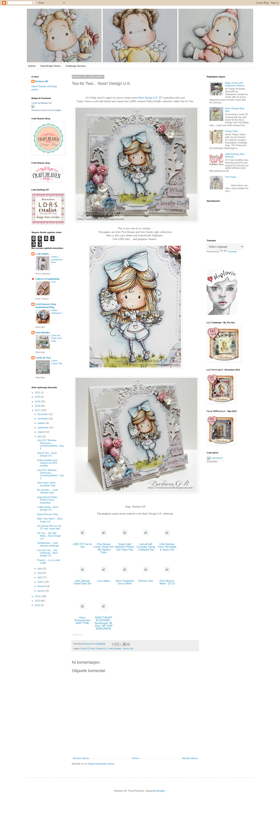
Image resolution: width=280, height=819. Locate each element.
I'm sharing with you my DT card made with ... (49, 527)
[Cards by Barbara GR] (32, 107)
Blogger (161, 791)
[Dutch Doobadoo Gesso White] (124, 571)
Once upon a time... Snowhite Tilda (47, 484)
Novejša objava (81, 758)
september (43, 427)
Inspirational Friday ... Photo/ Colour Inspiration (48, 500)
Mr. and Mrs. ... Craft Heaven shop (47, 491)
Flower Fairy (231, 131)
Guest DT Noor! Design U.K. (94, 648)
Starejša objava (190, 758)
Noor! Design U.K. (148, 97)
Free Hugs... (231, 177)
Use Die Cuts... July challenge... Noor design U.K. (47, 553)
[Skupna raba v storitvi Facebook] (124, 644)
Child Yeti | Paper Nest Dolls (56, 338)
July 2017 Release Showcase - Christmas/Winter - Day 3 (50, 474)
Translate (232, 251)
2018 (38, 406)
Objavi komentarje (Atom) (101, 763)
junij (40, 568)
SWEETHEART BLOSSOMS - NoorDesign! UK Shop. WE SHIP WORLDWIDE (104, 623)
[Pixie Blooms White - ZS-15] (167, 571)
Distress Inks (145, 580)
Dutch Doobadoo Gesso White (125, 582)
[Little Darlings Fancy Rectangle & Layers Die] (167, 534)
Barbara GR (41, 81)
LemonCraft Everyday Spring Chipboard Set (146, 547)
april (40, 577)
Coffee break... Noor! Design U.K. (47, 508)
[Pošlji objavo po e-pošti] (114, 644)
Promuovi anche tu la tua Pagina (46, 110)
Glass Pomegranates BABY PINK (82, 620)
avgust (41, 432)
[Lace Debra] (103, 571)
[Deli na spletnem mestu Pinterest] (128, 644)
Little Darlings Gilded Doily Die (82, 582)
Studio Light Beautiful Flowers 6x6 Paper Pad (124, 547)
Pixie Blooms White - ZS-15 (167, 582)
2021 (38, 392)
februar (42, 586)
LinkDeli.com (77, 635)
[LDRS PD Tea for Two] (82, 534)
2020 (38, 397)
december (43, 414)
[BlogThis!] (117, 644)
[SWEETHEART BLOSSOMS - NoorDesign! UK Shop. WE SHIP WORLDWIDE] (103, 607)
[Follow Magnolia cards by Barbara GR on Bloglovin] (222, 314)
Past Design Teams (51, 66)
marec (41, 582)
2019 (38, 401)
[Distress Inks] (146, 571)
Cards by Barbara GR (41, 103)
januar (41, 591)
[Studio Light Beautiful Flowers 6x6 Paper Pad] (124, 534)
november (43, 418)
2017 (38, 410)
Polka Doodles (115, 648)
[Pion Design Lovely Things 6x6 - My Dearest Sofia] (103, 534)
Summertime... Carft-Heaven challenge (48, 544)
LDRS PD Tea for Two (82, 545)
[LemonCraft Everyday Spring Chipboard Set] (146, 534)
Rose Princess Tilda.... (48, 514)
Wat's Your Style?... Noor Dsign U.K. (49, 520)
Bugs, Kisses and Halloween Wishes (235, 84)
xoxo (53, 282)
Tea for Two (128, 648)
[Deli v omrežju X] (121, 644)
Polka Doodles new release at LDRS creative (47, 463)
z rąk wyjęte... (42, 254)
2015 (38, 600)
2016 (38, 596)
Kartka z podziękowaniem (56, 260)
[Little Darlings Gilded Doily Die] (82, 571)
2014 (38, 605)
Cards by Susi (43, 357)
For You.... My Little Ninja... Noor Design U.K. (49, 536)
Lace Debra (103, 580)
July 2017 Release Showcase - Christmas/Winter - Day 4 (50, 444)
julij (40, 436)
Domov (32, 66)
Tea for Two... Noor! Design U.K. (47, 454)
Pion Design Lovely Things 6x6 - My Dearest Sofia (104, 548)
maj (40, 573)
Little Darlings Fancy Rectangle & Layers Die (167, 547)
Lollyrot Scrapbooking (47, 279)
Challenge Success (76, 66)
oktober (42, 423)
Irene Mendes (42, 332)
